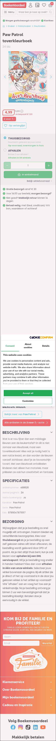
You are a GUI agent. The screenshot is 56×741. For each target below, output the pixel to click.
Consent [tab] (10, 346)
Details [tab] (45, 346)
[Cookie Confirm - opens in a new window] (41, 337)
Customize (28, 401)
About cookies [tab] (28, 346)
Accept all (28, 393)
